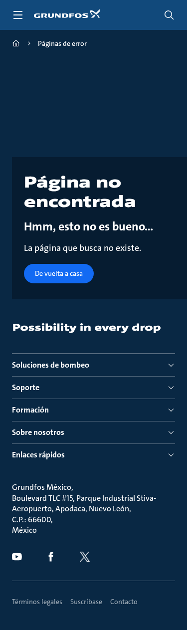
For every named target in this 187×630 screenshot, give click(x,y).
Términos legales (37, 601)
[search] (169, 15)
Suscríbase (86, 601)
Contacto (124, 601)
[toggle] (18, 15)
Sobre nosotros (38, 432)
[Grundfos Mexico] (16, 44)
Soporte (25, 387)
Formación (30, 410)
